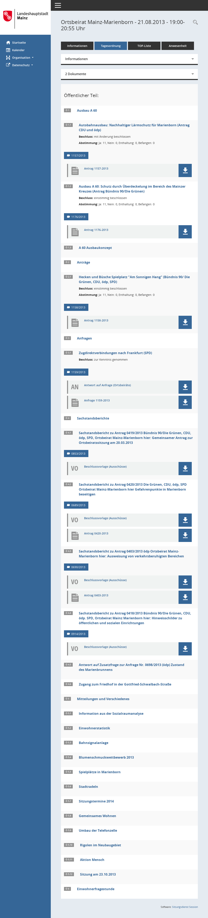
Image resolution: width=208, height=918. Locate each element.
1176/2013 (78, 217)
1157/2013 (78, 155)
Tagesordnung (111, 46)
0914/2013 (78, 634)
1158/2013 (78, 307)
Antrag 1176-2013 (96, 230)
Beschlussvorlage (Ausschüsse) (105, 466)
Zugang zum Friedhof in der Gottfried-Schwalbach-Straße (125, 684)
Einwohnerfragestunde (95, 889)
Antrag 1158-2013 (96, 320)
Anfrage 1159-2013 (97, 400)
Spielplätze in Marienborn (100, 772)
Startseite (19, 42)
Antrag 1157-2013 (96, 168)
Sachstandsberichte (93, 418)
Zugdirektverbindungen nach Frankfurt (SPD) (115, 353)
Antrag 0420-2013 (96, 533)
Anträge (83, 262)
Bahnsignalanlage (93, 743)
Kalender (18, 50)
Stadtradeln (88, 786)
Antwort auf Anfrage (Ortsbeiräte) (107, 385)
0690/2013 (78, 567)
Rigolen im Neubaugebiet (100, 845)
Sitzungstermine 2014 (96, 801)
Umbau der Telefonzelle (98, 830)
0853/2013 (78, 453)
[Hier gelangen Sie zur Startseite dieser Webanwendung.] (25, 19)
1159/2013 (78, 372)
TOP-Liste (144, 46)
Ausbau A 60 (87, 110)
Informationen (77, 46)
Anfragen (84, 338)
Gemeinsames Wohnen (97, 816)
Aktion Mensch (92, 859)
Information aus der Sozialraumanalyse (111, 713)
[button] (25, 57)
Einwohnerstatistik (94, 728)
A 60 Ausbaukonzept (95, 247)
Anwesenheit (178, 46)
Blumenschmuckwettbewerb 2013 (106, 757)
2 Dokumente (75, 74)
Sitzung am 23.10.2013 (98, 874)
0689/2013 (78, 505)
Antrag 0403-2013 (96, 595)
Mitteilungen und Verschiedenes (103, 699)
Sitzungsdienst (185, 907)
